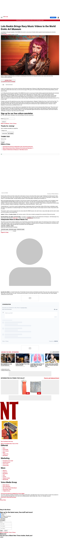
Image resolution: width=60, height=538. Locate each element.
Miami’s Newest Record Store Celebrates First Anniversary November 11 (18, 148)
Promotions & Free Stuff (8, 460)
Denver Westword (6, 486)
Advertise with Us (6, 462)
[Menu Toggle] (1, 17)
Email (2, 118)
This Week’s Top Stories (6, 516)
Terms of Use (5, 463)
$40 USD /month (20, 229)
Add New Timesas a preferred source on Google (8, 81)
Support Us (53, 17)
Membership (5, 479)
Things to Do (3, 513)
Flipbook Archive (6, 478)
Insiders (2, 515)
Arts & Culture (6, 451)
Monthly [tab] (8, 225)
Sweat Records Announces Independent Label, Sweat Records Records (18, 146)
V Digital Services (6, 490)
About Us (5, 470)
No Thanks (2, 520)
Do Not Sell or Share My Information (8, 497)
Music (4, 452)
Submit (5, 530)
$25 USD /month (12, 229)
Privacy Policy (6, 465)
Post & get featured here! (51, 378)
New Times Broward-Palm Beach (10, 487)
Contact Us (5, 472)
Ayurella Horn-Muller (6, 34)
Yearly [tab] (12, 225)
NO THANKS (10, 133)
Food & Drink (5, 449)
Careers (4, 476)
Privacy (14, 123)
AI (15, 493)
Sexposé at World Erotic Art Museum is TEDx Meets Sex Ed (15, 149)
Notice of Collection (5, 123)
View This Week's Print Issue (7, 441)
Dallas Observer (6, 484)
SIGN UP (4, 121)
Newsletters (5, 455)
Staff (4, 475)
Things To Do (5, 454)
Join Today (2, 518)
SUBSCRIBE (4, 133)
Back (1, 530)
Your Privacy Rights (20, 493)
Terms (11, 123)
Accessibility (12, 493)
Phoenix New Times (7, 489)
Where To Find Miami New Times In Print (9, 443)
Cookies (8, 493)
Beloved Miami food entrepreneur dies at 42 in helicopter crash (30, 20)
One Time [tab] (3, 225)
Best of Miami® (4, 517)
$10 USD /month (4, 229)
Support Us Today (4, 232)
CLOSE (2, 142)
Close (1, 537)
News (4, 448)
